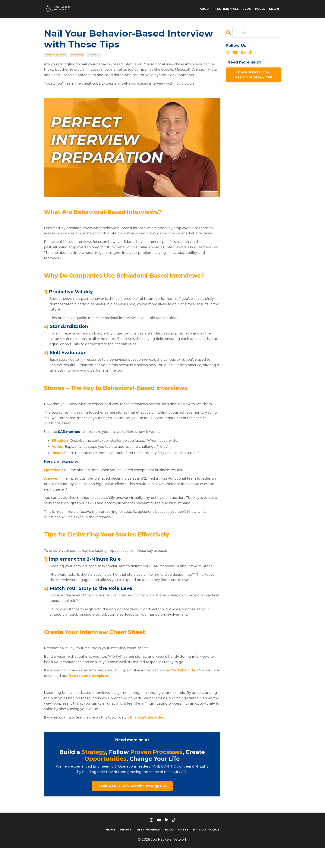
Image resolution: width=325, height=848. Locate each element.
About (205, 9)
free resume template (88, 676)
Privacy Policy (206, 829)
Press (260, 9)
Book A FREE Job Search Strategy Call (132, 786)
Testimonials (227, 9)
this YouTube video (180, 670)
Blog (246, 9)
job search (94, 54)
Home (110, 829)
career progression (55, 54)
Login (274, 9)
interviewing (77, 54)
